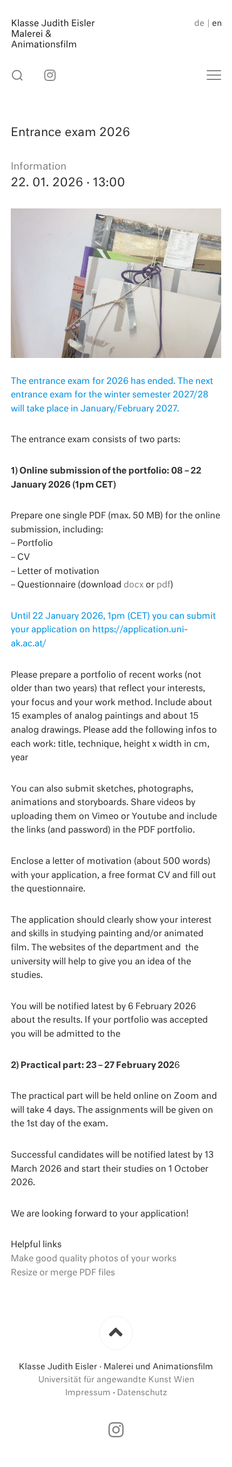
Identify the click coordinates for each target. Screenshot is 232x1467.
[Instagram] (50, 75)
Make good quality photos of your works (93, 1259)
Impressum (88, 1393)
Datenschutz (142, 1393)
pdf (163, 585)
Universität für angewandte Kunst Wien (116, 1380)
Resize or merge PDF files (63, 1273)
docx (134, 585)
